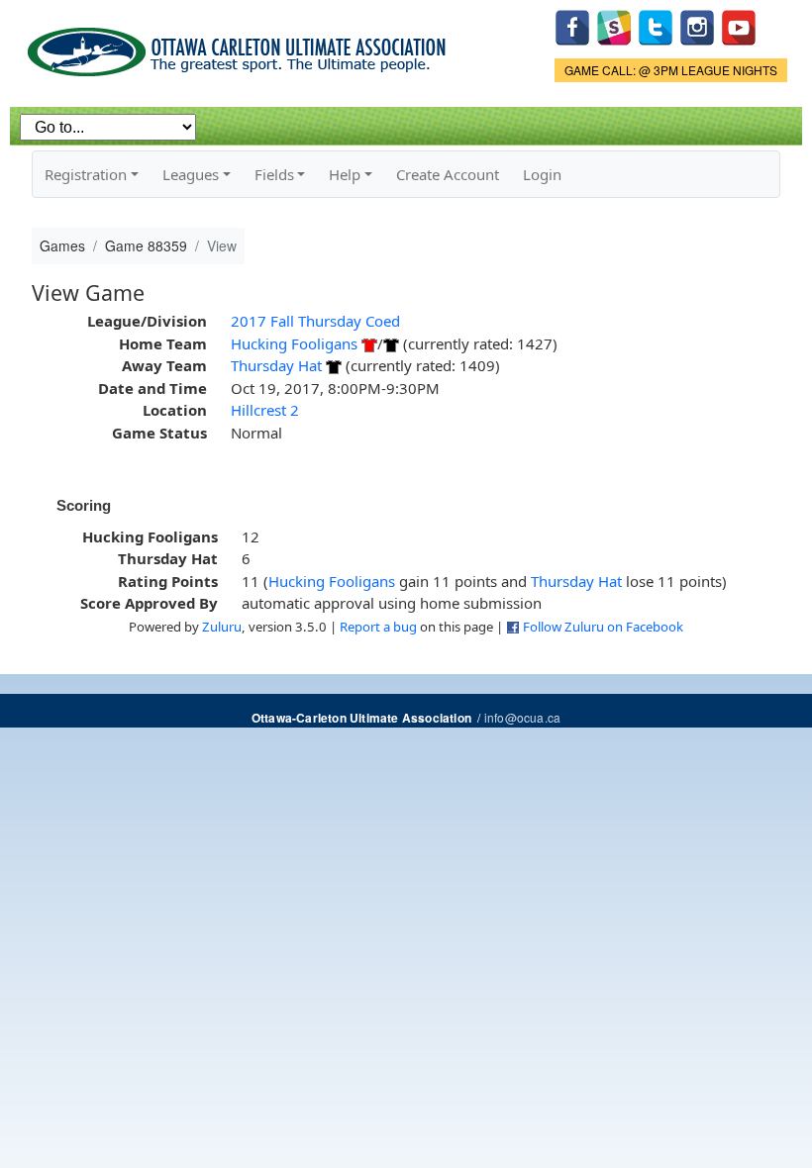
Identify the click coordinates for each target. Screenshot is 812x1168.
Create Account (447, 174)
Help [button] (344, 174)
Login (542, 174)
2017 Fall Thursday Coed (315, 321)
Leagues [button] (190, 174)
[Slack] (614, 25)
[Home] (240, 45)
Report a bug (378, 626)
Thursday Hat (276, 365)
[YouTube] (739, 25)
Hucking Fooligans (294, 343)
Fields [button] (274, 174)
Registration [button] (86, 174)
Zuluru (222, 626)
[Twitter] (655, 25)
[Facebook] (572, 25)
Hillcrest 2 (265, 410)
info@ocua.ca (522, 717)
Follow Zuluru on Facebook (603, 626)
